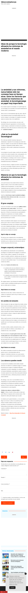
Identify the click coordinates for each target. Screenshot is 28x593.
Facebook (2, 452)
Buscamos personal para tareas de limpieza (17, 561)
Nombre (3, 477)
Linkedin (9, 452)
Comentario (4, 468)
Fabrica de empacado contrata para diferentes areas (17, 568)
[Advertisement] (14, 25)
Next (23, 457)
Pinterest (12, 452)
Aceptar (12, 587)
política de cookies (13, 584)
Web (2, 490)
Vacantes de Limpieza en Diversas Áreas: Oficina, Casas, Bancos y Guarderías (18, 555)
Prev (5, 457)
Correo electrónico (5, 484)
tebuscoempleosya (8, 2)
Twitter (5, 452)
